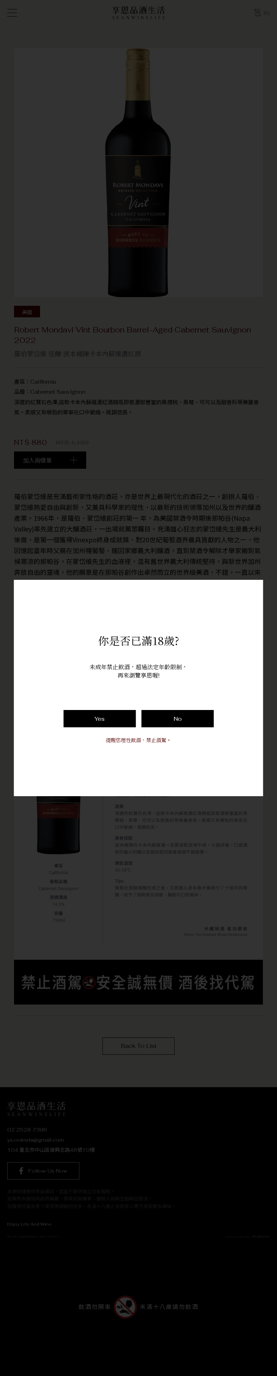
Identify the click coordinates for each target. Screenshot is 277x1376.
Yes (99, 719)
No (177, 719)
